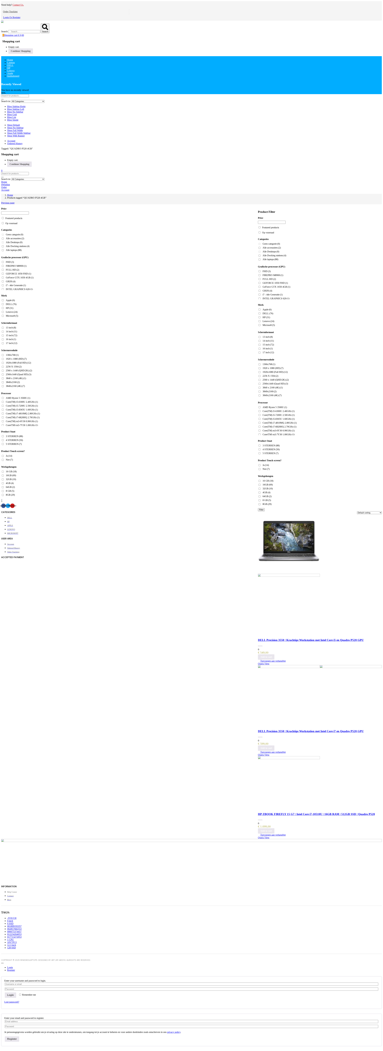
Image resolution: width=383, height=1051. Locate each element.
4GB (266, 492)
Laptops (11, 62)
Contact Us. (18, 5)
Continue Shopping (21, 51)
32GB (268, 488)
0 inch (10, 921)
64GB (267, 496)
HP (8, 68)
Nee (266, 469)
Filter (261, 510)
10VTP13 (12, 942)
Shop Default (13, 125)
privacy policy (173, 1032)
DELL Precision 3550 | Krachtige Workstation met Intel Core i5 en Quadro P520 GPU (311, 640)
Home (10, 60)
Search (4, 31)
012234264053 (14, 934)
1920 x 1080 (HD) (273, 368)
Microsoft (269, 325)
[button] (13, 35)
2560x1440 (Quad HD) (275, 383)
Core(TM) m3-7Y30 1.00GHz (279, 434)
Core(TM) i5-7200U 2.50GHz (279, 415)
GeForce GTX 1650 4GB (276, 287)
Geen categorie (271, 244)
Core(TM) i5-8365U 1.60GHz (279, 419)
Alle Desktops (271, 251)
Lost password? (11, 1002)
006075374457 (14, 931)
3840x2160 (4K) (272, 395)
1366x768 (269, 364)
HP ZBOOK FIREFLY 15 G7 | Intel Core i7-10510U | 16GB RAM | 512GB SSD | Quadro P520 (316, 814)
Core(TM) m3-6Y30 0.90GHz (279, 430)
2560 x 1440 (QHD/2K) (276, 379)
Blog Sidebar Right (16, 106)
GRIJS (267, 290)
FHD (267, 271)
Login (10, 995)
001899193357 (14, 926)
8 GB (267, 500)
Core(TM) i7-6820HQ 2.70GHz (279, 426)
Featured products (270, 227)
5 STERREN (270, 453)
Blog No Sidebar (15, 112)
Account (11, 141)
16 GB (268, 480)
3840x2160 (269, 391)
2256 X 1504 (270, 376)
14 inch (268, 340)
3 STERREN (271, 445)
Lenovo (11, 70)
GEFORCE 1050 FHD (275, 283)
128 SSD (11, 947)
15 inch (268, 344)
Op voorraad (268, 232)
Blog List (11, 117)
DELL (10, 65)
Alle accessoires (272, 247)
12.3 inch (11, 945)
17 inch (268, 352)
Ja (266, 465)
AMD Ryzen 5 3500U (275, 407)
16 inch (268, 348)
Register (12, 1039)
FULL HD (269, 279)
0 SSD (10, 923)
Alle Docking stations (274, 255)
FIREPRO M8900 (273, 275)
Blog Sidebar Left (15, 109)
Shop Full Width (15, 130)
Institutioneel (13, 76)
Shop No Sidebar (15, 127)
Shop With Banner (16, 135)
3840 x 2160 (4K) (273, 387)
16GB (268, 484)
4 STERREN (271, 449)
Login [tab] (10, 967)
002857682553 (14, 929)
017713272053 (14, 937)
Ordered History (15, 143)
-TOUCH (11, 918)
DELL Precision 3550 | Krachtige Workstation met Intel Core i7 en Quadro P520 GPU (311, 731)
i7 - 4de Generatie (273, 294)
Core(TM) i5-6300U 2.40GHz (279, 411)
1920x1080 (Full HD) (275, 372)
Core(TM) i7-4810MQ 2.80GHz (280, 423)
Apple (10, 73)
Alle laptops (270, 259)
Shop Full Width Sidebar (19, 133)
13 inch (268, 337)
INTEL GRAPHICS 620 (276, 298)
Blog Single (12, 120)
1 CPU (10, 939)
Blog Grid (12, 114)
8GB (267, 504)
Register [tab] (11, 970)
